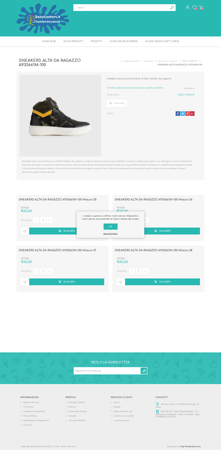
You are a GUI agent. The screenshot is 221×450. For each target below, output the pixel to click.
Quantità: (26, 220)
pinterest (187, 113)
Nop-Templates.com (190, 446)
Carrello (201, 7)
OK (110, 226)
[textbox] (121, 7)
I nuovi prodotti (121, 420)
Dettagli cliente (76, 402)
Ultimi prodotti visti (123, 411)
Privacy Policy (30, 416)
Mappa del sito (31, 402)
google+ (192, 113)
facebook (178, 113)
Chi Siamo (28, 407)
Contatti (27, 425)
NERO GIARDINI (186, 95)
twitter (182, 113)
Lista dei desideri (77, 420)
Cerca (117, 402)
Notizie (117, 407)
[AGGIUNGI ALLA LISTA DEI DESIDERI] (25, 231)
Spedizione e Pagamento (36, 420)
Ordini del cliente (77, 411)
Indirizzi (72, 407)
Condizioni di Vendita (34, 411)
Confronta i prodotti (124, 416)
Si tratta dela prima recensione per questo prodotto (135, 88)
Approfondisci (110, 234)
